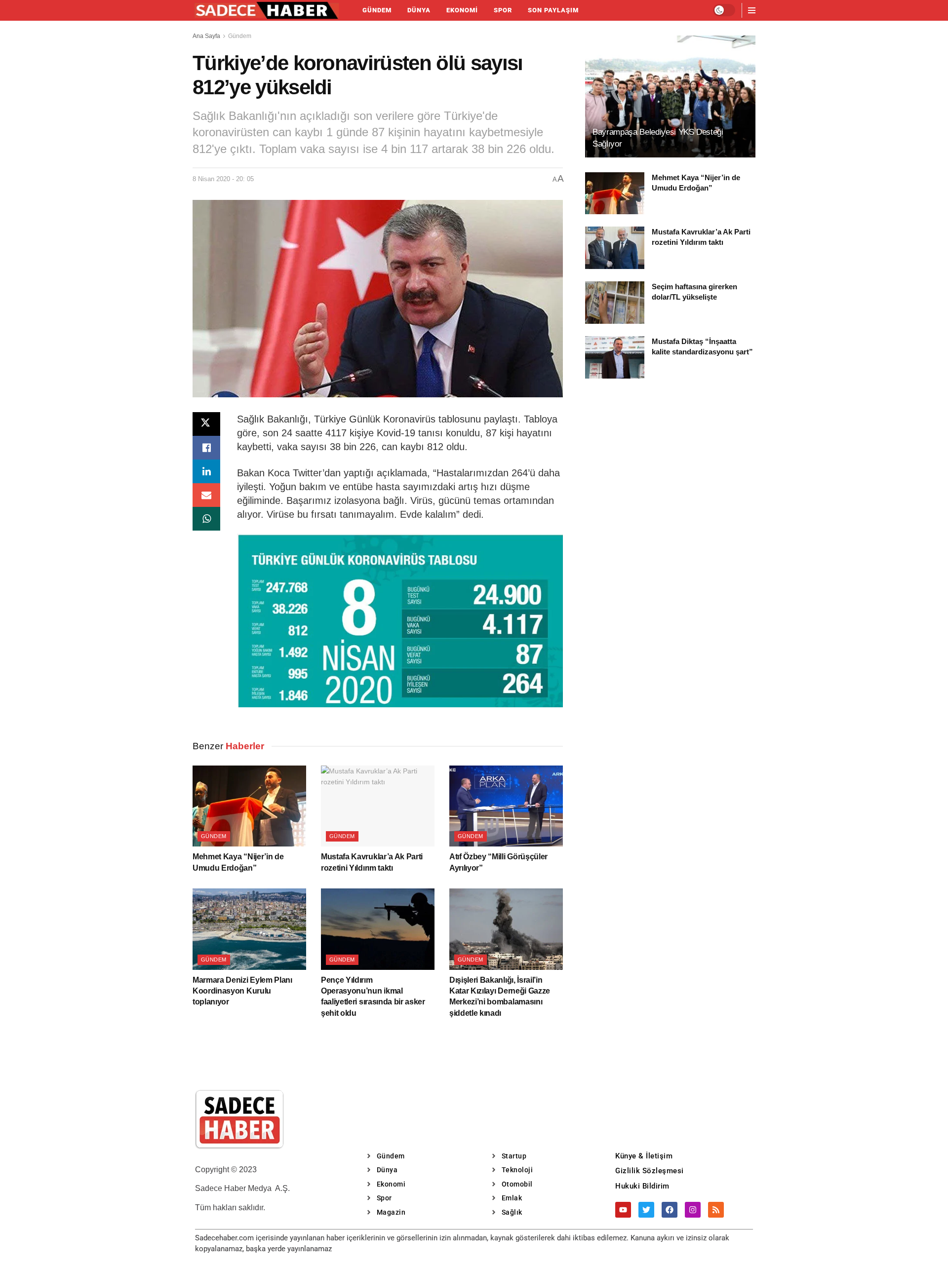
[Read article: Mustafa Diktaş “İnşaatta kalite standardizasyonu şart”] (614, 357)
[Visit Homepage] (267, 10)
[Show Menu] (751, 10)
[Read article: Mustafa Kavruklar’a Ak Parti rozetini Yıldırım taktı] (377, 806)
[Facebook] (669, 1210)
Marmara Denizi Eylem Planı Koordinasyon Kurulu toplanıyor (242, 991)
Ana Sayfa (206, 36)
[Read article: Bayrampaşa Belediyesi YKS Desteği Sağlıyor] (670, 96)
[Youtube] (623, 1210)
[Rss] (716, 1210)
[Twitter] (646, 1210)
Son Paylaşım (553, 10)
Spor (503, 10)
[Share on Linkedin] (206, 471)
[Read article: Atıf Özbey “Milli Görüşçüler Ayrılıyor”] (506, 806)
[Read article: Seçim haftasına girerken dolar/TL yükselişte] (614, 302)
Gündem (377, 10)
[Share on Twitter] (206, 424)
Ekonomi (462, 10)
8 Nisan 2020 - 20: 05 (223, 179)
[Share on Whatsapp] (206, 519)
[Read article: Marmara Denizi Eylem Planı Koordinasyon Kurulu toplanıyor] (249, 928)
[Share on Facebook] (206, 448)
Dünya (419, 10)
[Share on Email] (206, 495)
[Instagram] (693, 1210)
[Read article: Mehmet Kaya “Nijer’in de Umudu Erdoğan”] (249, 806)
